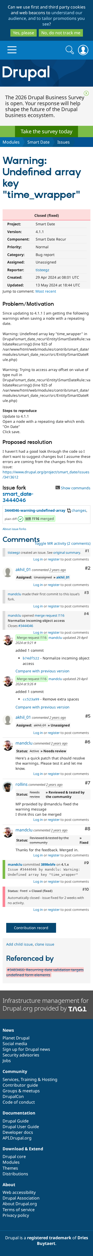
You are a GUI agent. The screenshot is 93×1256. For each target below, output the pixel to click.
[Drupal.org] (46, 73)
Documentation (19, 1113)
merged (39, 518)
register (54, 559)
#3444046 (25, 625)
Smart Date (38, 142)
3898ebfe (48, 864)
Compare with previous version (42, 670)
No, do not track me (60, 33)
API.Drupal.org (17, 1138)
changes (79, 510)
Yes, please (23, 33)
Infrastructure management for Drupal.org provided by (46, 1004)
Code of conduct (19, 1102)
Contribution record (31, 927)
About (9, 1184)
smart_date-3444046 (18, 497)
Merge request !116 (32, 637)
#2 (87, 568)
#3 (86, 592)
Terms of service (19, 1209)
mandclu (14, 594)
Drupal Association (21, 1198)
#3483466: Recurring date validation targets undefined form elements (45, 972)
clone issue (44, 944)
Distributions (15, 1174)
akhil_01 (23, 569)
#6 (87, 742)
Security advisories (21, 1055)
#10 (85, 889)
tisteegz (42, 269)
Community (15, 1071)
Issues (63, 142)
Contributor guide (20, 1085)
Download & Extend (23, 1149)
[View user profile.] (8, 572)
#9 (86, 862)
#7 (87, 783)
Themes (10, 1168)
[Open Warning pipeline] (21, 518)
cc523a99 (31, 699)
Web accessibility (19, 1192)
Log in (38, 559)
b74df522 (31, 658)
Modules (11, 142)
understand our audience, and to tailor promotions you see (46, 18)
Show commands (75, 487)
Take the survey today (46, 131)
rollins (22, 784)
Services (11, 1079)
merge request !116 (49, 615)
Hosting (49, 1079)
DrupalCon (13, 1096)
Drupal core (14, 1156)
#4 (86, 613)
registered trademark (49, 1238)
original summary (66, 552)
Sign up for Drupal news (26, 1049)
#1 (87, 550)
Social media (15, 1043)
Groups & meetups (21, 1091)
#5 (87, 716)
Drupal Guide (16, 1121)
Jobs (7, 1060)
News (8, 1030)
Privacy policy (16, 1215)
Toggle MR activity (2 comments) (62, 543)
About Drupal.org (20, 1204)
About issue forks (14, 529)
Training (29, 1079)
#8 (87, 829)
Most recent (45, 291)
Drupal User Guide (21, 1126)
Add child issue (19, 944)
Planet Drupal (16, 1038)
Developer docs (18, 1132)
